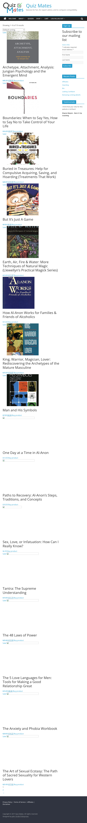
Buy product (19, 80)
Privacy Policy (7, 802)
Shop (38, 19)
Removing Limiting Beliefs (71, 95)
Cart (46, 19)
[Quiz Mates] (5, 18)
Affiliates (65, 82)
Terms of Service (20, 802)
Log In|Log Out (57, 19)
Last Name (66, 60)
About (21, 19)
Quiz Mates (39, 5)
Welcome (12, 19)
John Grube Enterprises (20, 816)
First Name (66, 55)
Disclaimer (6, 804)
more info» (66, 45)
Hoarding (65, 85)
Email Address (68, 50)
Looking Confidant (68, 92)
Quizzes (31, 19)
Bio (63, 88)
